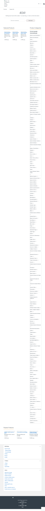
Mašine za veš (32, 75)
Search (39, 3)
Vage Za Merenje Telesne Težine (34, 172)
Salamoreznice (32, 241)
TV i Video (32, 407)
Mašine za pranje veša (34, 77)
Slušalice (31, 45)
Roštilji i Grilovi (32, 239)
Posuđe (31, 372)
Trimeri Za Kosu (33, 167)
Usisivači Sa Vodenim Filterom (35, 283)
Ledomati (31, 193)
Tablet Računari (33, 332)
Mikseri (31, 210)
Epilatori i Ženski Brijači (34, 148)
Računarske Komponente (34, 328)
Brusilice (31, 342)
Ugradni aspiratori (33, 58)
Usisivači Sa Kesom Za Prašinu (35, 275)
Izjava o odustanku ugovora (10, 487)
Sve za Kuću (32, 366)
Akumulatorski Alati (33, 382)
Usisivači (31, 262)
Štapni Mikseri (32, 222)
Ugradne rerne (32, 96)
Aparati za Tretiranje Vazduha (35, 114)
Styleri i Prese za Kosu (34, 157)
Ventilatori (31, 117)
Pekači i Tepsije (33, 374)
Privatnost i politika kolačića (9, 477)
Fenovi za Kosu (32, 154)
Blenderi (31, 195)
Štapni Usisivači (33, 273)
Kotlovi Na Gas (32, 125)
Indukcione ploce (33, 110)
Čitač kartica (32, 323)
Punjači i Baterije (33, 303)
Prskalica (31, 359)
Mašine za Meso (33, 208)
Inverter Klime (32, 131)
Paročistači (32, 267)
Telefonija (32, 395)
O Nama (6, 453)
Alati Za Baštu (32, 384)
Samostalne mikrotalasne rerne (35, 83)
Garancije (6, 482)
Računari (31, 321)
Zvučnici (31, 47)
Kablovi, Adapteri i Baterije (34, 309)
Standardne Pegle (33, 229)
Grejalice (31, 123)
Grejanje (31, 119)
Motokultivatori (32, 353)
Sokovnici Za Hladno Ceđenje (35, 250)
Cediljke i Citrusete (33, 248)
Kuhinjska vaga (32, 205)
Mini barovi (32, 68)
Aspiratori (31, 54)
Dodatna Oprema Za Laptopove (33, 298)
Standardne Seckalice (34, 245)
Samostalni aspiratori (33, 56)
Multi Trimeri (32, 165)
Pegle (31, 225)
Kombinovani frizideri (33, 66)
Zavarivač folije (32, 287)
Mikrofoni (31, 43)
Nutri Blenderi (32, 197)
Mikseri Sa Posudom (33, 218)
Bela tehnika (32, 52)
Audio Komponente (33, 41)
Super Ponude (7, 448)
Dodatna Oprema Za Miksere (35, 212)
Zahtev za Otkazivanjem (9, 480)
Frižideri (31, 62)
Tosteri (31, 256)
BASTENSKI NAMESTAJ (34, 340)
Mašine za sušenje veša (34, 79)
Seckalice (32, 243)
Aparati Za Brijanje (33, 142)
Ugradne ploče (32, 94)
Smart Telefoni (32, 399)
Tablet (31, 334)
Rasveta (31, 376)
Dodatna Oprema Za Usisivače (35, 264)
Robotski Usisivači (33, 269)
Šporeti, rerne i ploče (34, 89)
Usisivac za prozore (33, 420)
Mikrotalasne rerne (33, 81)
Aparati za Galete (33, 183)
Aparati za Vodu (33, 189)
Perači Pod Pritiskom (33, 357)
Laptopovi (32, 295)
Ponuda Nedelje (8, 452)
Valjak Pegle (32, 231)
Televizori (32, 416)
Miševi (31, 311)
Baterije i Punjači (33, 108)
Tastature (31, 317)
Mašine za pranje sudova (34, 72)
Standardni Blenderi (33, 201)
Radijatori (31, 127)
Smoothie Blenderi (33, 199)
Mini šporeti (32, 92)
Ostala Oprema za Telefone (35, 401)
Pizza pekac (32, 289)
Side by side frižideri (33, 70)
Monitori (31, 305)
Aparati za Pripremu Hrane (34, 178)
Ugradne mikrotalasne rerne (35, 87)
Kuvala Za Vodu (33, 191)
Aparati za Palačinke (33, 185)
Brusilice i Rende (33, 386)
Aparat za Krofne (33, 180)
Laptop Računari (33, 301)
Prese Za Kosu (32, 159)
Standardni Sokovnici (34, 254)
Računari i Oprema (33, 293)
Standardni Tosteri (33, 258)
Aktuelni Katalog (8, 450)
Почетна (5, 9)
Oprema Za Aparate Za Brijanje (35, 144)
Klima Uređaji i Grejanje (34, 112)
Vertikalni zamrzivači (33, 102)
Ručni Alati (32, 391)
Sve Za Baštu (32, 338)
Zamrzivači (32, 98)
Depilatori (31, 150)
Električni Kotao (32, 121)
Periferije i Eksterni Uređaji (34, 307)
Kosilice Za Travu (33, 351)
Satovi (31, 155)
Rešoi (31, 237)
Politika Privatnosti (8, 475)
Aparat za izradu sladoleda (35, 35)
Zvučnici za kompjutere (34, 319)
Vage (31, 169)
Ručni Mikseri (32, 220)
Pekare (31, 233)
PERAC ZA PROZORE (33, 370)
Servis (6, 485)
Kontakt (6, 457)
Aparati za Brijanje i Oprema (35, 140)
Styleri (31, 161)
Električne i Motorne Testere (35, 345)
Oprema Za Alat (33, 389)
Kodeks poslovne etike (9, 478)
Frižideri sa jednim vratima (34, 64)
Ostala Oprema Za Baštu (34, 355)
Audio (31, 39)
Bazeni (31, 368)
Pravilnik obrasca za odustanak (10, 489)
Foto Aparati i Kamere (34, 104)
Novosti (6, 455)
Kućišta (31, 330)
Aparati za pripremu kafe (34, 187)
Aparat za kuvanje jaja (34, 37)
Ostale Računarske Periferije (35, 313)
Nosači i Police (32, 412)
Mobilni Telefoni (33, 397)
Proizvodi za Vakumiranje (34, 235)
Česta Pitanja (7, 466)
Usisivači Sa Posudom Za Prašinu (34, 279)
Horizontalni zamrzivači (34, 100)
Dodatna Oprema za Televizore (35, 409)
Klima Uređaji (32, 129)
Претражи (31, 20)
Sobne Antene (32, 414)
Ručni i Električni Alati (33, 378)
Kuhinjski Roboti (33, 216)
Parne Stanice (32, 227)
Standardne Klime (33, 133)
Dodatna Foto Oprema (34, 106)
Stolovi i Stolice (32, 362)
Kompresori (32, 349)
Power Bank (32, 403)
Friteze (31, 203)
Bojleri (31, 60)
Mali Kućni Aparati (7, 31)
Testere (31, 393)
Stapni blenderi (32, 336)
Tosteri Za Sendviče (33, 260)
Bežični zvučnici (33, 50)
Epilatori (31, 152)
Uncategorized (32, 418)
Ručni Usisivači (32, 271)
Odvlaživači (32, 135)
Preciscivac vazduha (33, 291)
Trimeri (31, 163)
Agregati (31, 380)
